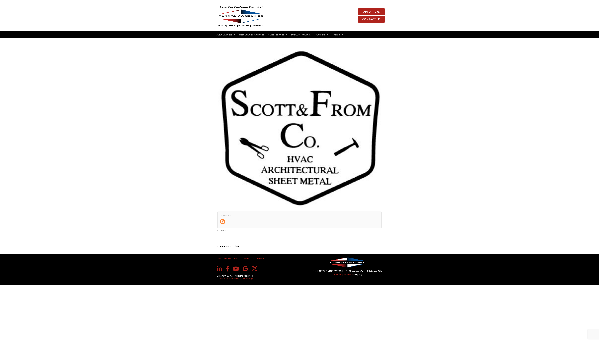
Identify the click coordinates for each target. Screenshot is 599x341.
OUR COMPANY (224, 258)
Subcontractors (301, 34)
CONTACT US (248, 258)
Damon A (223, 230)
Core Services (276, 34)
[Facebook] (227, 269)
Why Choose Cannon (251, 34)
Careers (320, 34)
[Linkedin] (219, 269)
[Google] (245, 269)
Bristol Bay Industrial (343, 274)
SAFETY (236, 258)
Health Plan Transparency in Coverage (235, 278)
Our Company (224, 34)
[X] (255, 268)
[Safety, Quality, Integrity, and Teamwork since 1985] (240, 16)
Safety (336, 34)
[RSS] (223, 221)
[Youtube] (236, 269)
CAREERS (260, 258)
